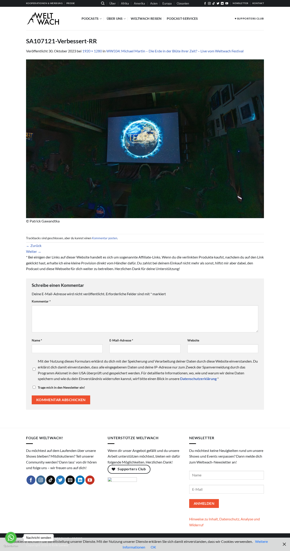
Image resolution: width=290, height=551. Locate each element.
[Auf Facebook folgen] (205, 3)
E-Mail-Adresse (121, 340)
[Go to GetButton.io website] (11, 546)
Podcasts (90, 18)
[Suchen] (102, 3)
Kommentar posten (104, 238)
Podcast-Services (182, 18)
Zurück (33, 245)
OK (153, 547)
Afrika (125, 3)
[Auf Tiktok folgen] (213, 3)
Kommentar (41, 301)
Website (193, 340)
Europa (167, 3)
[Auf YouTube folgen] (226, 3)
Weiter (33, 251)
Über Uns (115, 18)
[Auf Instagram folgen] (209, 3)
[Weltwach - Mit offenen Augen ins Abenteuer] (50, 18)
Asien (153, 3)
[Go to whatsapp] (11, 537)
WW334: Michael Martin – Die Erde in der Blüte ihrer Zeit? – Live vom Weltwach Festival (175, 51)
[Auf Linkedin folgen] (222, 3)
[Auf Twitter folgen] (218, 3)
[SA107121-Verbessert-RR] (145, 138)
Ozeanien (183, 3)
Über (112, 3)
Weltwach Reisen (146, 18)
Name (37, 340)
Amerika (139, 3)
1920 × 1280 (92, 51)
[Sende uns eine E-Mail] (70, 480)
